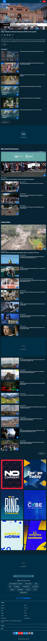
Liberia (21, 358)
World (25, 605)
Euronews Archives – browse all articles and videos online (11, 621)
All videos (41, 453)
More (2, 628)
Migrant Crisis (23, 592)
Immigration (17, 586)
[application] (23, 16)
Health (2, 613)
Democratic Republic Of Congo (26, 278)
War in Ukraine (28, 583)
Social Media (20, 589)
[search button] (33, 576)
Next (25, 610)
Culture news (23, 290)
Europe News (4, 251)
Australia (22, 381)
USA (21, 429)
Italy (10, 586)
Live (44, 1)
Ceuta (35, 589)
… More (4, 44)
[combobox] (23, 576)
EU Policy (26, 607)
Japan (21, 302)
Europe (2, 605)
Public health (35, 586)
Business (2, 607)
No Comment (4, 177)
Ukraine (12, 589)
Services (2, 625)
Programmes (3, 618)
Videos (25, 615)
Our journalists (27, 618)
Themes (2, 602)
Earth (2, 610)
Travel (25, 613)
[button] (5, 122)
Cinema (21, 266)
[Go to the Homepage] (4, 1)
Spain (36, 583)
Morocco (28, 589)
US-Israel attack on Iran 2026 (16, 583)
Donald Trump (26, 586)
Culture (2, 615)
